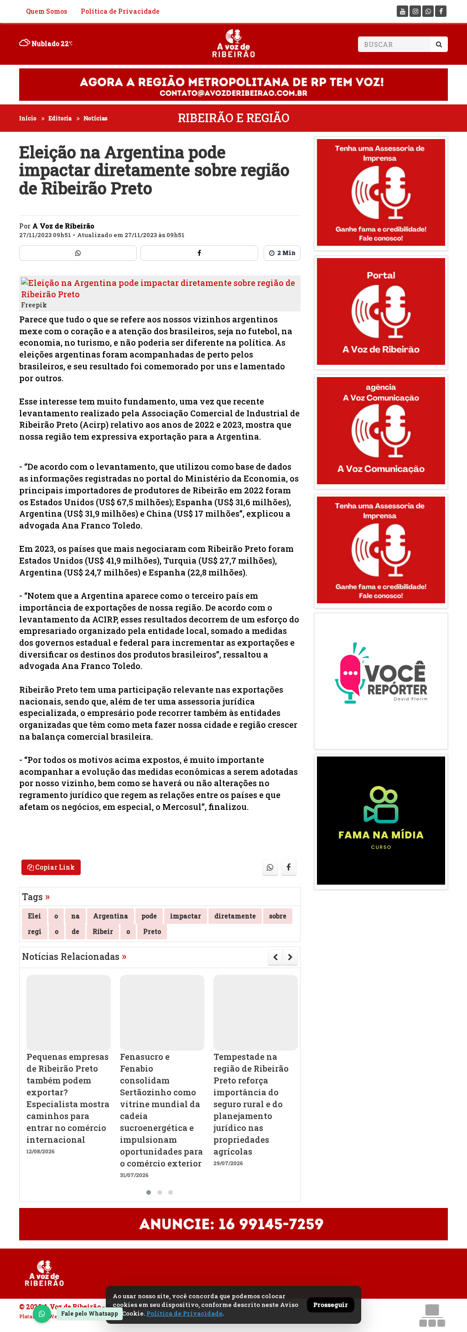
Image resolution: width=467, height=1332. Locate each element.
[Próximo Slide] (290, 957)
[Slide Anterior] (275, 957)
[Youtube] (402, 11)
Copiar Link (54, 867)
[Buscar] (439, 44)
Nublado (49, 43)
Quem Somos (46, 11)
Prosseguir (330, 1305)
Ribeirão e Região (234, 117)
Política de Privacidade (120, 11)
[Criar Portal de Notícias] (432, 1315)
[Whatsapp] (428, 11)
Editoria (60, 118)
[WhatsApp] (42, 1314)
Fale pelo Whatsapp (89, 1313)
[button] (148, 1192)
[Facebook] (440, 11)
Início (27, 118)
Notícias (95, 118)
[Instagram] (415, 11)
